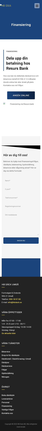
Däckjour (5, 362)
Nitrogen (5, 377)
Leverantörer (7, 399)
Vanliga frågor (8, 409)
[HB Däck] (8, 5)
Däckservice (7, 366)
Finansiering (7, 406)
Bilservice (6, 352)
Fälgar (4, 370)
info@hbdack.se (15, 302)
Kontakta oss (7, 413)
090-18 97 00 (15, 299)
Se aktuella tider (9, 333)
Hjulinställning (8, 373)
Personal (5, 402)
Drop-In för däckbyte (10, 355)
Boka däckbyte (8, 395)
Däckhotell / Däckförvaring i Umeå (16, 359)
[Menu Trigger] (37, 5)
